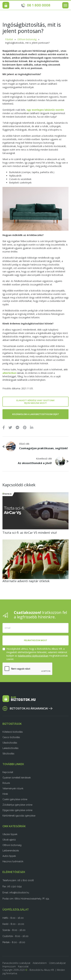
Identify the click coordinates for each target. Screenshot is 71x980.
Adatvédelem (40, 963)
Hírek (5, 794)
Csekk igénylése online (14, 799)
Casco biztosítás (11, 737)
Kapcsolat (7, 772)
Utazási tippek (9, 834)
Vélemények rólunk (12, 788)
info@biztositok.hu (19, 892)
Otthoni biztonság (26, 39)
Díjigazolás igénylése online (17, 810)
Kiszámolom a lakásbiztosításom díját (35, 414)
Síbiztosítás (8, 753)
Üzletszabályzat (57, 963)
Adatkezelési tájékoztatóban (33, 655)
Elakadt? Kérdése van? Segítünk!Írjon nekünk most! (35, 401)
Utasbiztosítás (9, 742)
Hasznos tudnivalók (12, 861)
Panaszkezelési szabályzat (16, 963)
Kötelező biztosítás (12, 732)
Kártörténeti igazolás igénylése (18, 815)
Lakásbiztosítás (10, 748)
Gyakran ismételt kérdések (16, 777)
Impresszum (9, 966)
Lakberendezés (10, 850)
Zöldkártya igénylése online (17, 804)
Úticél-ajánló (9, 839)
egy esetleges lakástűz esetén (45, 109)
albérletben (9, 372)
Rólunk (6, 783)
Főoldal (9, 39)
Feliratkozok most (35, 640)
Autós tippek (9, 856)
